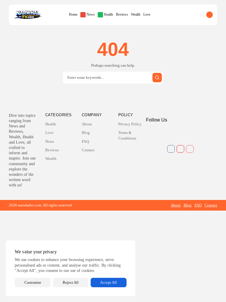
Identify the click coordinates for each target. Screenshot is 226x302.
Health (108, 14)
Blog (86, 132)
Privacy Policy (130, 124)
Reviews (122, 14)
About (87, 124)
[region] (70, 268)
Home (73, 14)
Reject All (71, 282)
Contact (88, 150)
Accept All (108, 282)
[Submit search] (157, 77)
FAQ (85, 141)
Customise (32, 282)
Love (146, 14)
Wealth (135, 14)
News (91, 14)
